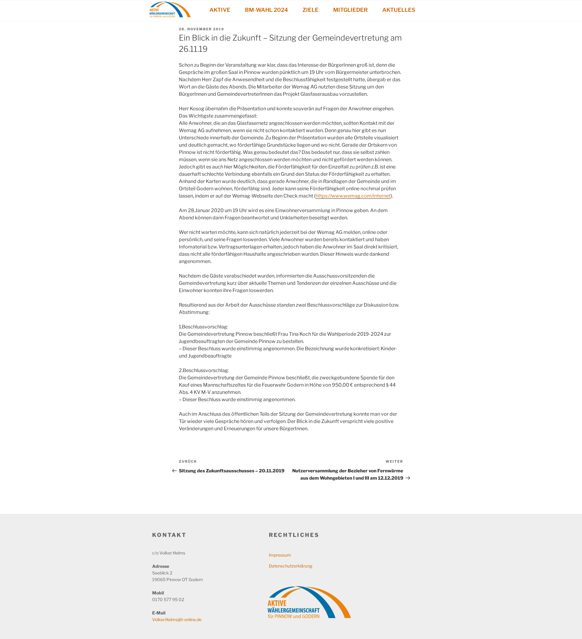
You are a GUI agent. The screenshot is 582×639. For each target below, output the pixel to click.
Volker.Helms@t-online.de (177, 619)
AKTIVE (219, 10)
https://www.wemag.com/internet (353, 196)
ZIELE (311, 10)
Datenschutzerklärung (290, 565)
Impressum (280, 554)
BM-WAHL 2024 (266, 10)
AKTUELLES (398, 10)
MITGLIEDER (350, 10)
